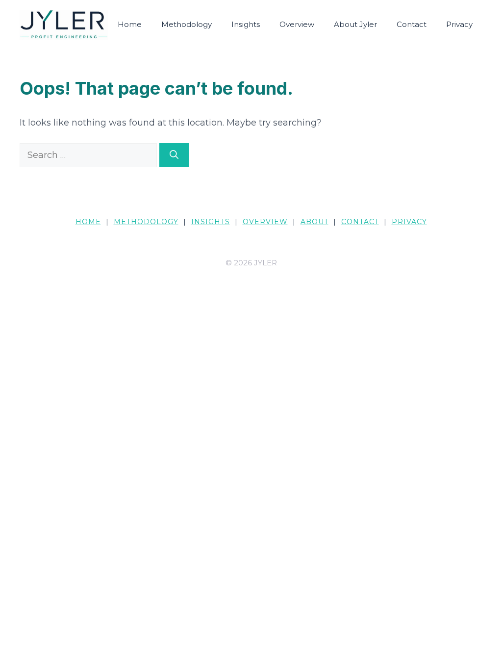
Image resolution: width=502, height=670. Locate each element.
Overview (296, 24)
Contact (412, 24)
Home (130, 24)
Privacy (459, 24)
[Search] (174, 155)
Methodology (186, 24)
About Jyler (355, 24)
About (314, 221)
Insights (245, 24)
